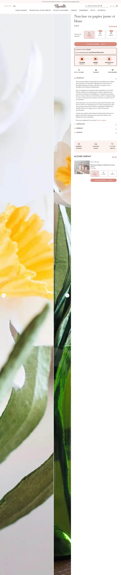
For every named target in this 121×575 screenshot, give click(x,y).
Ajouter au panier (95, 44)
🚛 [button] (75, 49)
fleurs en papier (101, 120)
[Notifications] (110, 6)
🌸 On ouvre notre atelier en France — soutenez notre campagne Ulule (60, 1)
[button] (96, 6)
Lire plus (93, 168)
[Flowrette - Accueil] (60, 6)
